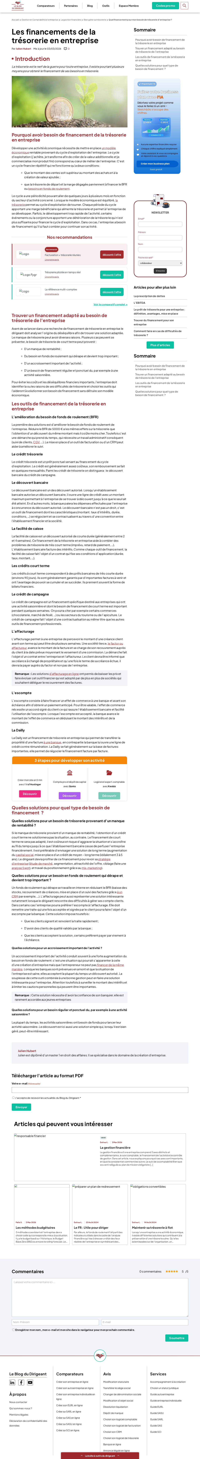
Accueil (15, 19)
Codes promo (165, 5)
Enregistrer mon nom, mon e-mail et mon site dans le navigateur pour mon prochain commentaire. (75, 1329)
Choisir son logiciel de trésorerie (121, 1437)
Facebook (21, 1382)
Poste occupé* (145, 257)
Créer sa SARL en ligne (68, 1411)
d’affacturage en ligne (64, 673)
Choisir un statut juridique (164, 1387)
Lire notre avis (52, 259)
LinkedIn (12, 1382)
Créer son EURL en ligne (69, 1405)
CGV (36, 442)
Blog (90, 5)
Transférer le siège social (116, 1387)
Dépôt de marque (113, 1412)
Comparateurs (46, 5)
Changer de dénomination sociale (122, 1394)
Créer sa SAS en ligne (68, 1417)
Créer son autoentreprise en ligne (74, 1387)
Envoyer (21, 1107)
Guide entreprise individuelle (166, 1400)
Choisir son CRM (112, 1431)
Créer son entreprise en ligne (72, 1381)
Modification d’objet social (118, 1400)
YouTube (30, 1382)
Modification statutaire (116, 1381)
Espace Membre (129, 5)
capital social (25, 855)
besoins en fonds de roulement (49, 188)
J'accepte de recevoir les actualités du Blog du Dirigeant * (48, 1097)
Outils (105, 5)
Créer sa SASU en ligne (69, 1423)
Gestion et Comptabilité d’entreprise (40, 19)
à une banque (52, 742)
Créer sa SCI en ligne (67, 1430)
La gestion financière (71, 19)
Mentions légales (18, 1414)
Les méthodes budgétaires (35, 1227)
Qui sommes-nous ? (20, 1408)
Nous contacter (18, 1402)
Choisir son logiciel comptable (120, 1419)
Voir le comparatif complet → (111, 304)
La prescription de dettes (149, 296)
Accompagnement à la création (168, 1381)
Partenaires (71, 5)
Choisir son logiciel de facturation (122, 1425)
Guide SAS (156, 1425)
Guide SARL (156, 1419)
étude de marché (41, 863)
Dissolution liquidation (115, 1406)
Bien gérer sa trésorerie (95, 19)
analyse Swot (21, 868)
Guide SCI (155, 1431)
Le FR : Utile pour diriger (91, 1227)
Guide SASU (157, 1412)
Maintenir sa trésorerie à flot (152, 1227)
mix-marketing (91, 868)
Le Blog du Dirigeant (18, 5)
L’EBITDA (139, 302)
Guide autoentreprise (162, 1394)
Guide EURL (156, 1406)
